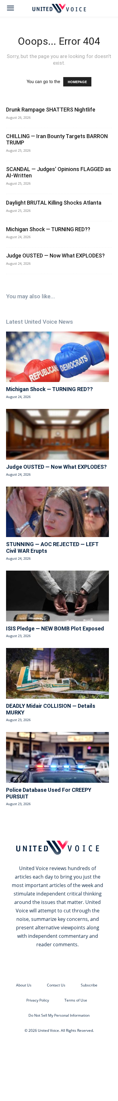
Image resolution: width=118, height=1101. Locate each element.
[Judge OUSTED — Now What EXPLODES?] (57, 434)
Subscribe (89, 985)
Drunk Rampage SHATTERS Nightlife (50, 109)
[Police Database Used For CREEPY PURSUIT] (57, 757)
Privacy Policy (37, 1000)
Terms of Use (75, 1000)
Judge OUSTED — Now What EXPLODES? (55, 255)
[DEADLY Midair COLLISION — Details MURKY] (57, 673)
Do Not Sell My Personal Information (59, 1015)
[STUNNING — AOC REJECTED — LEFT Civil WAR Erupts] (57, 512)
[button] (10, 8)
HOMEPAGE (77, 81)
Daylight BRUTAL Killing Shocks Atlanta (53, 202)
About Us (23, 985)
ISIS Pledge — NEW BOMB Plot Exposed (55, 628)
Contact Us (56, 985)
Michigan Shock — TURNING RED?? (48, 229)
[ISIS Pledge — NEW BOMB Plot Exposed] (57, 596)
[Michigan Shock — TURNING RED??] (57, 357)
